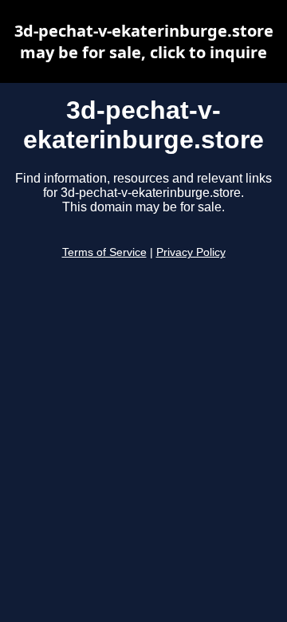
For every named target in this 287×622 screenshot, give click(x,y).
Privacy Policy (191, 252)
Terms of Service (104, 252)
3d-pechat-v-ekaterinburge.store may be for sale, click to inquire (143, 41)
